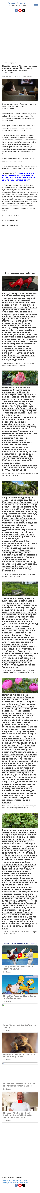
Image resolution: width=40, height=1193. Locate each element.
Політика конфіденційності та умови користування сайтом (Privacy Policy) (15, 1181)
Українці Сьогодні (16, 3)
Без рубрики (27, 76)
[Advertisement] (20, 35)
